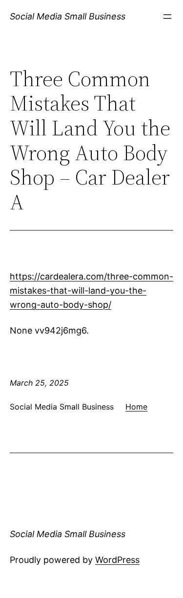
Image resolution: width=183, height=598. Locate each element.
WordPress (117, 560)
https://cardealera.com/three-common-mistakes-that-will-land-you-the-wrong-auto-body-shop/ (91, 290)
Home (136, 406)
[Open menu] (167, 16)
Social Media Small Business (67, 16)
